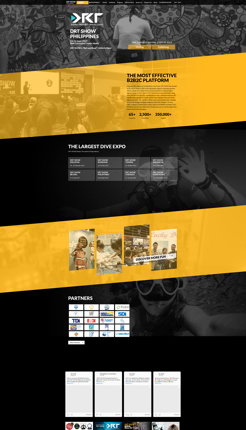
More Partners (75, 342)
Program (120, 2)
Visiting (140, 47)
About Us (139, 2)
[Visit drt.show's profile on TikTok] (69, 374)
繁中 (179, 2)
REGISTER (167, 2)
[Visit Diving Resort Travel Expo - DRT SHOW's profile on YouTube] (127, 374)
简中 (175, 2)
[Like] (126, 414)
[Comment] (71, 415)
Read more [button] (70, 383)
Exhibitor (112, 2)
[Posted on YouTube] (149, 374)
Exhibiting (163, 47)
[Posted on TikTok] (90, 374)
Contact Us (148, 2)
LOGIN (161, 2)
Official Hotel (129, 2)
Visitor (104, 2)
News (155, 2)
